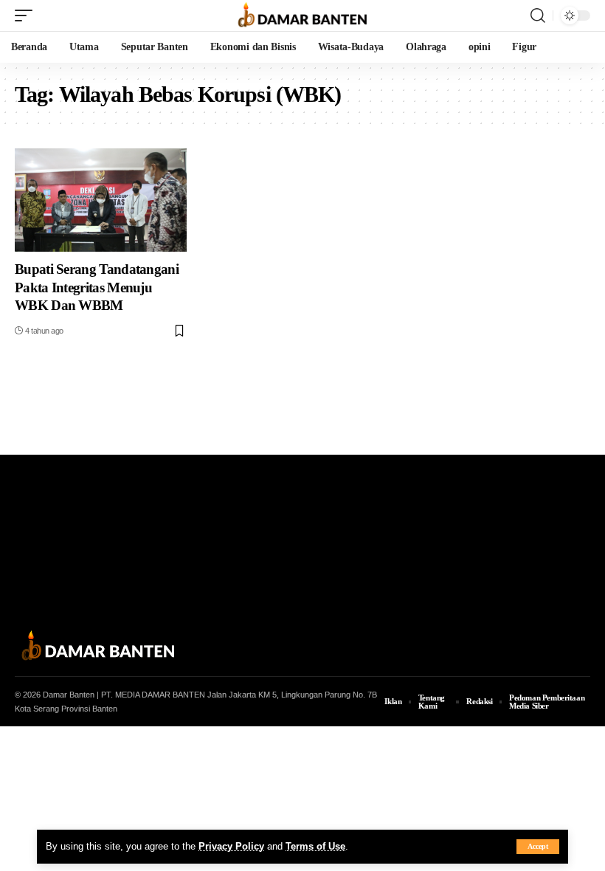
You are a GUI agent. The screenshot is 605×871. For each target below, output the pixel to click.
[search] (538, 15)
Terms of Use (315, 846)
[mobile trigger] (27, 15)
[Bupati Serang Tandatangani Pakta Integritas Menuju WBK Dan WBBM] (101, 200)
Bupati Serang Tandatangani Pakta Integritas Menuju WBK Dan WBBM (97, 287)
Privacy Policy (231, 846)
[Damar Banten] (302, 15)
